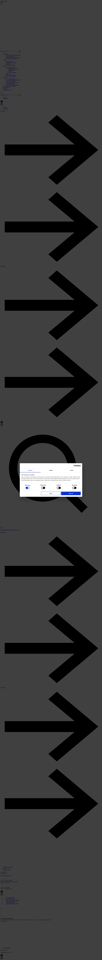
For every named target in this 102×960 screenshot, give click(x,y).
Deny (51, 493)
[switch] (43, 488)
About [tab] (71, 470)
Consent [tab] (30, 470)
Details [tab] (51, 470)
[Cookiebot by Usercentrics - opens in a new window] (75, 466)
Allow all (71, 493)
